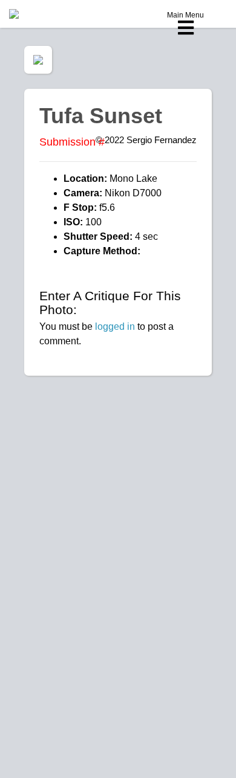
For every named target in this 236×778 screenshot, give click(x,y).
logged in (115, 326)
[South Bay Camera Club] (42, 14)
